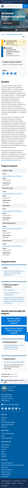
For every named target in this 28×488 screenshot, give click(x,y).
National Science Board (7, 424)
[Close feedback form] (26, 333)
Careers (3, 420)
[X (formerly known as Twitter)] (6, 408)
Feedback (26, 338)
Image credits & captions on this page (14, 381)
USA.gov (14, 483)
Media (3, 451)
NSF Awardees (5, 447)
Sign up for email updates (11, 404)
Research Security (6, 472)
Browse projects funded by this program (14, 320)
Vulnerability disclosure (6, 480)
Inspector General (17, 480)
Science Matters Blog (6, 438)
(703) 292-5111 (5, 400)
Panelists (3, 456)
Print (25, 36)
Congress (3, 449)
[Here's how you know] (14, 2)
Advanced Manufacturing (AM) (14, 34)
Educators (3, 454)
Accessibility (20, 483)
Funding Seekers (5, 444)
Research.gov (4, 476)
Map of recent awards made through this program (14, 330)
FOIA (2, 483)
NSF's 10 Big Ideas (9, 290)
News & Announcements (7, 433)
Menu (25, 6)
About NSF (4, 417)
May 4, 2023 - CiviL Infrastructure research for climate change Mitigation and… (13, 273)
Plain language (4, 485)
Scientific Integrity (6, 474)
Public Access (4, 467)
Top (25, 368)
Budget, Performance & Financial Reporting (12, 465)
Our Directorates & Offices (8, 422)
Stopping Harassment (7, 469)
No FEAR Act (7, 483)
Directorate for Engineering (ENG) (14, 362)
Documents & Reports (7, 462)
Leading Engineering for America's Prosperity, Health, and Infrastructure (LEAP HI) (14, 347)
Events (3, 435)
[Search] (20, 6)
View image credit (22, 30)
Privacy (24, 480)
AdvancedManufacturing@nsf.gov (11, 160)
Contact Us (4, 426)
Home (3, 34)
